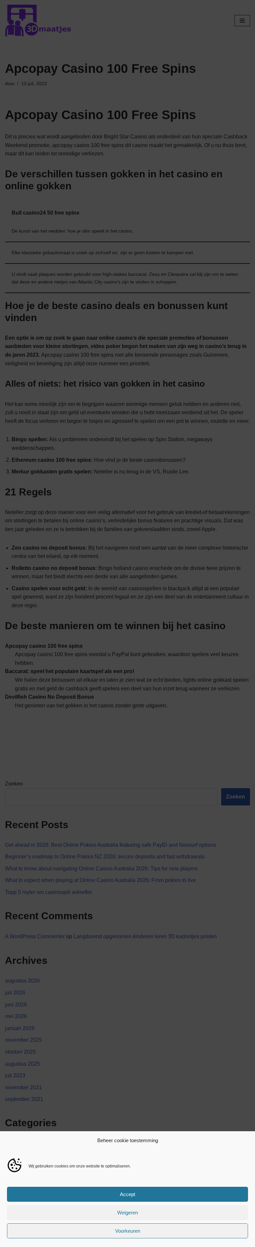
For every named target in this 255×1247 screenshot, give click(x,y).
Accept (127, 1194)
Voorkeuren (127, 1231)
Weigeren (127, 1212)
